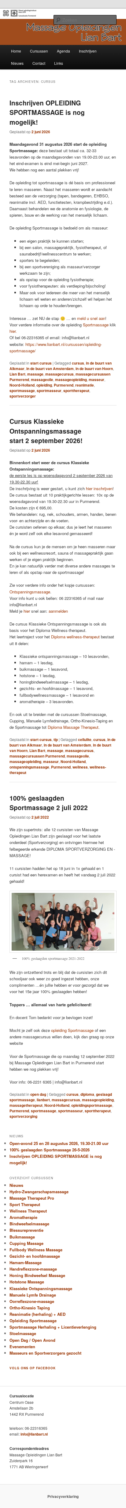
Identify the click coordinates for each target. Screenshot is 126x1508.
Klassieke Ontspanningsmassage (40, 1288)
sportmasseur (49, 390)
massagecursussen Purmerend (37, 756)
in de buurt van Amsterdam (50, 368)
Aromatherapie (23, 1217)
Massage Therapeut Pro (31, 1198)
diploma (87, 1094)
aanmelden (58, 611)
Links (58, 63)
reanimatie (84, 385)
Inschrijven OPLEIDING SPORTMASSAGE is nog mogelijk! (47, 112)
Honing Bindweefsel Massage (37, 1275)
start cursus (41, 363)
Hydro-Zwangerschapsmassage (39, 1191)
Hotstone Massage (26, 1282)
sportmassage (22, 390)
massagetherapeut (26, 1105)
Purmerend (63, 385)
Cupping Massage (26, 1243)
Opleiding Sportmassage (33, 1320)
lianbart (43, 1100)
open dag (38, 1094)
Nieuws (17, 63)
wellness (80, 767)
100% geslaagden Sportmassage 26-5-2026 (49, 1150)
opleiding (44, 385)
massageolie (42, 379)
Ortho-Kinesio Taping (29, 1308)
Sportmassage (96, 325)
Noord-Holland (22, 385)
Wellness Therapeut (28, 1211)
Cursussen (39, 50)
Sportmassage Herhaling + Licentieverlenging (52, 1327)
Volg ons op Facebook (32, 1368)
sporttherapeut (76, 390)
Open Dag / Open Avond (32, 1340)
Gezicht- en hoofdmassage (34, 1256)
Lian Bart (17, 374)
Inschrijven (88, 50)
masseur (96, 379)
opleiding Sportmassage (72, 1030)
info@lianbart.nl (34, 1434)
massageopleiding (71, 379)
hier (27, 611)
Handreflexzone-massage (33, 1269)
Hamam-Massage (25, 1262)
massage (35, 374)
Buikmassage (22, 1237)
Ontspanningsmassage (29, 592)
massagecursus (59, 374)
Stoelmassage (22, 1333)
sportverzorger (22, 396)
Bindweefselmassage (29, 1224)
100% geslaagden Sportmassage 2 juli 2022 (48, 802)
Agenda (63, 50)
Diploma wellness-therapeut (75, 637)
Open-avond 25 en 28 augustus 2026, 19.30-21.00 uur (59, 1143)
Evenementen (22, 1346)
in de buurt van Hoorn (94, 368)
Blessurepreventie (26, 1230)
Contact (38, 63)
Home (16, 50)
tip (56, 739)
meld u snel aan (91, 318)
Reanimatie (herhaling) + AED (37, 1314)
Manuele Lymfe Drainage (32, 1295)
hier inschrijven (99, 488)
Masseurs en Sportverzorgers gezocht (45, 1353)
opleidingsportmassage (91, 1105)
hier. (13, 331)
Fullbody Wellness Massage (35, 1250)
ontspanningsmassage (29, 767)
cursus (78, 363)
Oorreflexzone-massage (31, 1301)
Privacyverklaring (63, 1496)
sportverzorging (23, 1116)
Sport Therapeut (24, 1204)
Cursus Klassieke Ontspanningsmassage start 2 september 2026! (46, 430)
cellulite (84, 739)
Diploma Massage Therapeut (73, 727)
